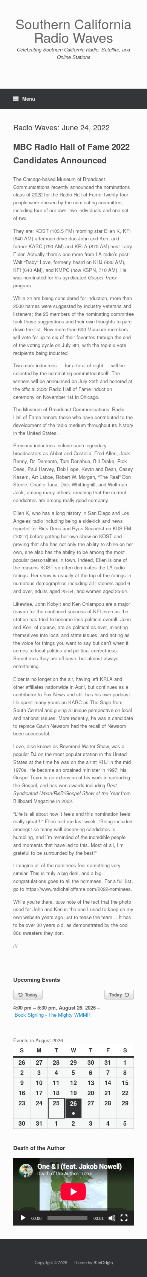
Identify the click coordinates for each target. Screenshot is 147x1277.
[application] (73, 1192)
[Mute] (112, 1218)
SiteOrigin (103, 1262)
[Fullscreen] (124, 1218)
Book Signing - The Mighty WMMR (52, 1014)
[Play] (23, 1218)
